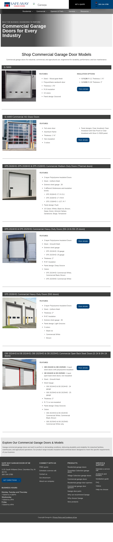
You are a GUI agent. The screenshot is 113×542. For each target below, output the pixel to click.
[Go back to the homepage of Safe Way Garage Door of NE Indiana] (16, 4)
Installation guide (102, 479)
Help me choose (102, 489)
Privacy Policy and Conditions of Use (65, 517)
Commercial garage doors (77, 479)
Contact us (43, 474)
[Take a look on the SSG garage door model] (19, 313)
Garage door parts (74, 491)
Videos (98, 486)
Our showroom (44, 478)
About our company (46, 481)
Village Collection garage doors (79, 475)
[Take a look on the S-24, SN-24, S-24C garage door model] (19, 374)
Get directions (10, 480)
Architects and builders (101, 474)
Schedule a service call (47, 471)
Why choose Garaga (75, 498)
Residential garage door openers (80, 483)
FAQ (97, 482)
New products (73, 502)
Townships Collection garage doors (78, 471)
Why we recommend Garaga (78, 495)
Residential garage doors (77, 467)
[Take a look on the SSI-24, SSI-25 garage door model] (19, 247)
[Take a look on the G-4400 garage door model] (19, 135)
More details (83, 89)
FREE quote (43, 467)
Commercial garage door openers (77, 487)
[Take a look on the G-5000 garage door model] (19, 86)
